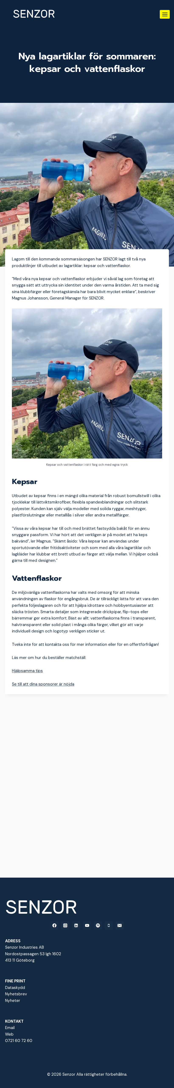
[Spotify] (98, 926)
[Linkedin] (76, 926)
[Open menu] (165, 14)
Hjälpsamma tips (27, 670)
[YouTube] (87, 926)
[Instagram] (65, 926)
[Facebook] (54, 926)
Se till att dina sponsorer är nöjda (43, 684)
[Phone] (109, 926)
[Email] (120, 926)
